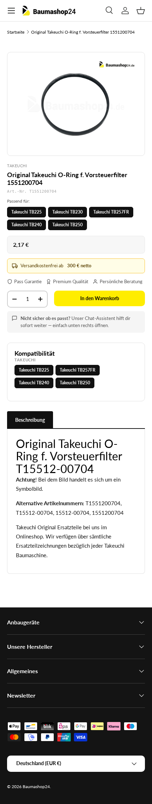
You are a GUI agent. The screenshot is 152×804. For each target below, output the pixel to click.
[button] (140, 10)
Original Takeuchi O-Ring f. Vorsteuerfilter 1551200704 (83, 32)
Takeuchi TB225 (26, 212)
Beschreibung (30, 420)
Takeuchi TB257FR (111, 212)
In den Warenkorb (99, 298)
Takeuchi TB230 (67, 212)
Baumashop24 (36, 786)
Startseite (15, 32)
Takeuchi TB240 (26, 224)
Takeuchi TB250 (67, 224)
